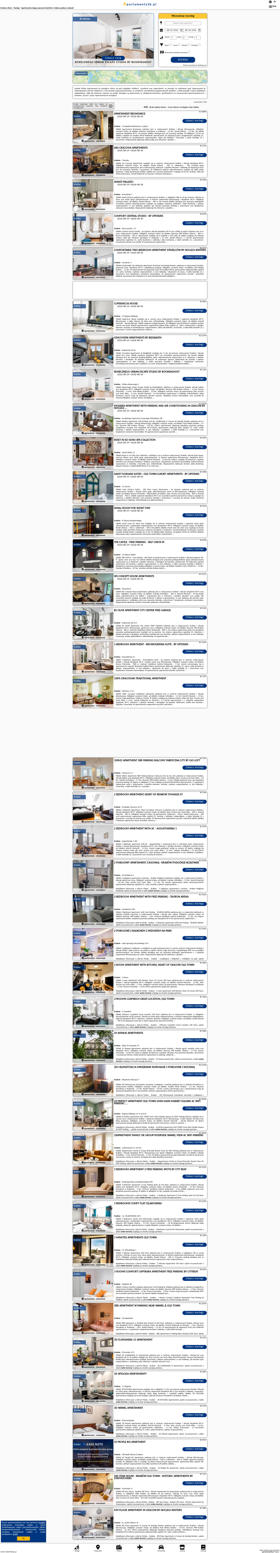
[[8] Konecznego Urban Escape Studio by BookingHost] (93, 385)
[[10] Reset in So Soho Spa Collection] (93, 453)
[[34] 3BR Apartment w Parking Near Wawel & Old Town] (93, 1319)
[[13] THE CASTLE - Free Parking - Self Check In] (93, 555)
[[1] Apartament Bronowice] (93, 127)
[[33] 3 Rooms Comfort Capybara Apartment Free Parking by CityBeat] (93, 1285)
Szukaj (183, 59)
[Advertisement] (140, 733)
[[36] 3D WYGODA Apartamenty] (93, 1387)
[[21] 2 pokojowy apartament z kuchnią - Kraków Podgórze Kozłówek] (93, 876)
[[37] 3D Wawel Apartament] (93, 1421)
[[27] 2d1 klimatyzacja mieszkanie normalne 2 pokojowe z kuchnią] (93, 1080)
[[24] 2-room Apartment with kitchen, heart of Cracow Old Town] (93, 978)
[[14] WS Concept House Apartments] (93, 589)
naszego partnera (183, 891)
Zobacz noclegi (195, 120)
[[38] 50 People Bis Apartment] (93, 1455)
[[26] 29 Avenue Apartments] (93, 1046)
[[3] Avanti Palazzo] (93, 195)
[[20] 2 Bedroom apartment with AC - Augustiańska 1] (93, 842)
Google (42, 1523)
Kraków (77, 116)
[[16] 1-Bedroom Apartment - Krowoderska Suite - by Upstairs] (93, 658)
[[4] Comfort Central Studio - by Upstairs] (93, 229)
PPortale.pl (12, 1552)
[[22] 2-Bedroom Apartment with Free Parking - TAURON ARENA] (93, 910)
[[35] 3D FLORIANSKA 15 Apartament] (93, 1353)
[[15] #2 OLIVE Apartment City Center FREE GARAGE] (93, 624)
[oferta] (83, 141)
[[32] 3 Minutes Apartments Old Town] (93, 1251)
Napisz (277, 1552)
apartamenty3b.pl (140, 4)
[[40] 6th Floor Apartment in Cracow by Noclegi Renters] (93, 1523)
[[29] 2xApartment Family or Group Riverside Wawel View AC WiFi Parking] (93, 1149)
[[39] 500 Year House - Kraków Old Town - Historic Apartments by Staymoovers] (93, 1489)
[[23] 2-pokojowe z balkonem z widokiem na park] (93, 944)
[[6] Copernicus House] (93, 317)
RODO (15, 1534)
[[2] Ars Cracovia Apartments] (93, 161)
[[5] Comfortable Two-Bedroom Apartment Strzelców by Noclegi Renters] (93, 263)
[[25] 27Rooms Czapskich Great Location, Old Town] (93, 1012)
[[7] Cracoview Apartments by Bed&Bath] (93, 351)
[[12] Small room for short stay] (93, 521)
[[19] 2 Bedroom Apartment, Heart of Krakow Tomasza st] (93, 808)
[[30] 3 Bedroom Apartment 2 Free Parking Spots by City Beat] (93, 1183)
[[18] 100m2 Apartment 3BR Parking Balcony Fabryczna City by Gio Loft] (93, 774)
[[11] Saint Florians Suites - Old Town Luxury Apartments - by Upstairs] (93, 487)
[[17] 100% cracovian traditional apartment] (93, 692)
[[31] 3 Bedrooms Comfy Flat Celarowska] (93, 1217)
